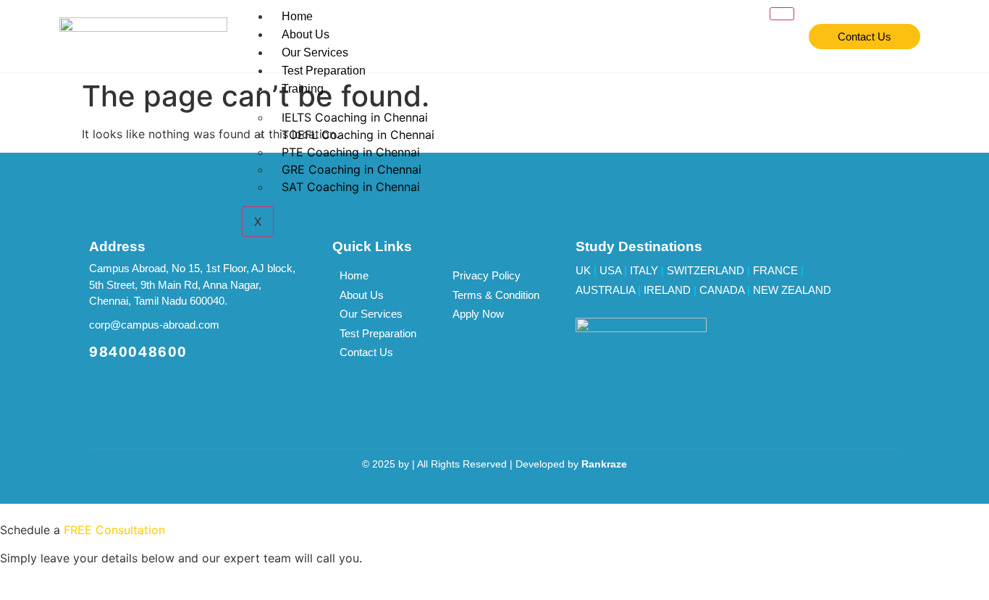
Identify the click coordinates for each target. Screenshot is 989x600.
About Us (305, 34)
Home (297, 16)
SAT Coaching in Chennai (351, 186)
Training (303, 89)
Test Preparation (324, 70)
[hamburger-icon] (782, 13)
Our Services (315, 52)
